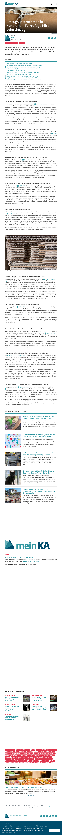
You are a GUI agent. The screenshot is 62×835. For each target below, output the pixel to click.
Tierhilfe (36, 751)
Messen (7, 751)
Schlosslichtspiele (9, 760)
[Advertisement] (31, 522)
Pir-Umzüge (27, 160)
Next (55, 777)
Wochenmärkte (28, 762)
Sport (13, 749)
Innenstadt (30, 757)
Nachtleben (8, 759)
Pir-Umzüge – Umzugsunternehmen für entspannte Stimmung (23, 67)
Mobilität (38, 749)
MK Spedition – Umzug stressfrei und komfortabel (20, 74)
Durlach (9, 389)
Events (28, 749)
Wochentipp (53, 753)
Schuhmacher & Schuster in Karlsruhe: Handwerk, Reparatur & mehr (39, 699)
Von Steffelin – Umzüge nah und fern (17, 70)
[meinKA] (11, 3)
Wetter (7, 753)
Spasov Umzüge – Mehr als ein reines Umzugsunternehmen (22, 76)
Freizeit (33, 749)
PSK (16, 751)
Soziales (7, 755)
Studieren (46, 753)
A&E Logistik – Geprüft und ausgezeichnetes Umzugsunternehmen (24, 69)
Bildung (47, 751)
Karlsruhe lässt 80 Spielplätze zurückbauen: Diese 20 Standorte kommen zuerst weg (38, 417)
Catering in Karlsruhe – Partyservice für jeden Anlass (23, 787)
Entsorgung (50, 759)
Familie (33, 753)
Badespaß (12, 753)
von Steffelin (12, 214)
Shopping (7, 757)
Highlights (23, 759)
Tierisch (54, 749)
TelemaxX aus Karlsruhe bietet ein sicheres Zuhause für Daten (12, 717)
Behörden (39, 757)
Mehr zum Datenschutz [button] (8, 832)
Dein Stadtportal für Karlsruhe (18, 816)
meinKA (13, 37)
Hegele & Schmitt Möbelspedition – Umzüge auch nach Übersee (24, 78)
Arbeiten (16, 43)
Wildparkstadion (16, 759)
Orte (35, 757)
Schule (12, 755)
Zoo (26, 751)
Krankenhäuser (36, 755)
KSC (24, 749)
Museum (18, 753)
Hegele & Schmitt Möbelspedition (17, 355)
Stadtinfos (21, 43)
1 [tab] (28, 795)
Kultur (11, 751)
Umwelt (52, 751)
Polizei (49, 749)
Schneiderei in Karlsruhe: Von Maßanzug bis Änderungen (12, 699)
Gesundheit (28, 753)
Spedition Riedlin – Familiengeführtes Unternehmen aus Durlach (24, 80)
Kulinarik (31, 751)
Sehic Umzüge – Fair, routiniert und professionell (20, 63)
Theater (13, 757)
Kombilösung (21, 751)
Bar (45, 759)
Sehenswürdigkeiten (21, 757)
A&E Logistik (22, 186)
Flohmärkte (15, 762)
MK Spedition (22, 307)
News (9, 749)
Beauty (47, 760)
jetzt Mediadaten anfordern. (32, 561)
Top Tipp (52, 760)
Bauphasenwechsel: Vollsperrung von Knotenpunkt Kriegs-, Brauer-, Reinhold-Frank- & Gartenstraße (39, 491)
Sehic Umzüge (40, 104)
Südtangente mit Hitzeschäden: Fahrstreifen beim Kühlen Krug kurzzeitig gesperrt (39, 454)
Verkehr (30, 755)
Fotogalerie (8, 762)
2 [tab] (30, 795)
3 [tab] (31, 795)
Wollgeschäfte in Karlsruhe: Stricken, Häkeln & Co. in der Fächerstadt (40, 708)
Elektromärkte (43, 762)
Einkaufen (42, 751)
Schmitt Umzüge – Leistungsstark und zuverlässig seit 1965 (23, 72)
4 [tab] (33, 795)
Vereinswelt (36, 760)
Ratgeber (52, 755)
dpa (6, 749)
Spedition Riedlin (24, 387)
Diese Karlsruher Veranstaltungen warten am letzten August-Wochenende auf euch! (39, 436)
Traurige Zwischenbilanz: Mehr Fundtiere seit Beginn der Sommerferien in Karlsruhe (39, 472)
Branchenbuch (8, 43)
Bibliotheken (24, 760)
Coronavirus (19, 749)
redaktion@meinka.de (50, 806)
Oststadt (42, 760)
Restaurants (24, 755)
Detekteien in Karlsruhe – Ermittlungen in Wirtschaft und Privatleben (12, 709)
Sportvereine (31, 759)
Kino (23, 753)
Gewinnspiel (40, 753)
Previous (7, 777)
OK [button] (54, 830)
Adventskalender (47, 757)
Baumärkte (36, 762)
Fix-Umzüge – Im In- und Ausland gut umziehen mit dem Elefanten (24, 65)
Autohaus (50, 762)
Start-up (17, 760)
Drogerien (21, 762)
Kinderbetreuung (39, 759)
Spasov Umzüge (51, 333)
